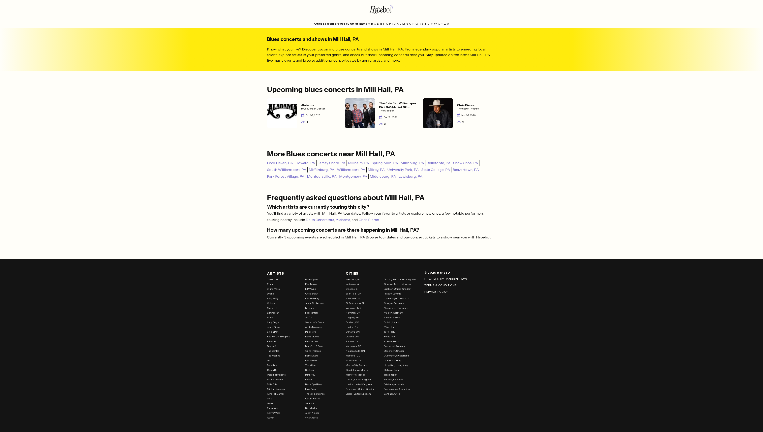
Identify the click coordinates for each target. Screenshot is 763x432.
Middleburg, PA (383, 176)
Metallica (272, 365)
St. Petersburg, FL (355, 303)
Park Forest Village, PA (285, 176)
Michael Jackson (276, 388)
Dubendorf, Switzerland (396, 355)
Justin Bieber (274, 326)
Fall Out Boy (311, 341)
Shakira (309, 369)
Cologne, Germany (394, 303)
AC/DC (309, 317)
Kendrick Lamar (275, 393)
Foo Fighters (311, 312)
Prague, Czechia (392, 293)
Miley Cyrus (311, 279)
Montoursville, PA (322, 176)
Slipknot (309, 403)
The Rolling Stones (314, 393)
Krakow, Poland (392, 341)
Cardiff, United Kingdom (359, 379)
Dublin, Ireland (392, 322)
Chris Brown (311, 293)
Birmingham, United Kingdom (400, 279)
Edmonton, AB (353, 360)
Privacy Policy (436, 291)
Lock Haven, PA (280, 163)
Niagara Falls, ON (355, 350)
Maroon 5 (272, 307)
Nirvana (309, 307)
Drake (270, 293)
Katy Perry (272, 298)
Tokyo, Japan (390, 374)
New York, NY (353, 279)
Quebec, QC (352, 322)
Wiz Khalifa (311, 417)
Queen (270, 417)
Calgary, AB (352, 317)
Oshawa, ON (353, 331)
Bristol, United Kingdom (358, 393)
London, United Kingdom (359, 384)
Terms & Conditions (440, 285)
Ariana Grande (275, 379)
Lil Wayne (310, 288)
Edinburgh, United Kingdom (360, 388)
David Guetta (312, 336)
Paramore (272, 408)
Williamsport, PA (351, 170)
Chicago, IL (351, 288)
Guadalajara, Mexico (357, 369)
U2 (268, 360)
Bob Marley (311, 408)
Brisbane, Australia (394, 384)
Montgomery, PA (353, 176)
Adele (270, 317)
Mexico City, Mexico (356, 365)
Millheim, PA (358, 163)
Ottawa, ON (352, 336)
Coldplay (272, 303)
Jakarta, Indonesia (394, 379)
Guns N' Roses (313, 350)
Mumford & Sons (314, 346)
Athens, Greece (392, 317)
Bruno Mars (273, 288)
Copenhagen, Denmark (396, 298)
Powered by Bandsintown (445, 279)
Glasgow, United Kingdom (398, 284)
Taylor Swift (273, 279)
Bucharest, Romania (395, 346)
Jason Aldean (312, 412)
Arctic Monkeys (313, 326)
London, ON (352, 326)
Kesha (308, 379)
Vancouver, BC (353, 346)
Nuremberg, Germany (396, 307)
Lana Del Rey (312, 298)
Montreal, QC (353, 355)
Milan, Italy (390, 326)
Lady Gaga (273, 322)
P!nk (269, 398)
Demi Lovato (311, 355)
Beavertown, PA (466, 170)
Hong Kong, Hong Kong (396, 365)
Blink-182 (310, 374)
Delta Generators (320, 220)
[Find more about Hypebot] (381, 9)
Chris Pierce (369, 220)
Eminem (271, 284)
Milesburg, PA (412, 163)
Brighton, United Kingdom (397, 288)
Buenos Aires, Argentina (397, 388)
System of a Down (314, 322)
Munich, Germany (393, 312)
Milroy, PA (376, 170)
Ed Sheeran (273, 312)
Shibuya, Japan (392, 369)
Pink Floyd (310, 331)
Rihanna (271, 341)
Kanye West (273, 412)
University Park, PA (403, 170)
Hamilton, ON (353, 312)
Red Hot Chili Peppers (278, 336)
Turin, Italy (389, 331)
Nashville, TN (353, 298)
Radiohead (311, 360)
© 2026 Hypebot (438, 272)
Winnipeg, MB (353, 307)
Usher (270, 403)
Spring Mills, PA (385, 163)
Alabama (343, 220)
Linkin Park (273, 331)
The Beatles (273, 350)
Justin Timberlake (314, 303)
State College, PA (435, 170)
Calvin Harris (312, 398)
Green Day (273, 369)
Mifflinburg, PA (321, 170)
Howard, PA (305, 163)
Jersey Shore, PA (331, 163)
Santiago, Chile (392, 393)
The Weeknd (273, 355)
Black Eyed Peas (313, 384)
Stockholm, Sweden (394, 350)
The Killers (310, 365)
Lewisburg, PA (410, 176)
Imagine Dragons (276, 374)
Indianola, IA (352, 284)
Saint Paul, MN (353, 293)
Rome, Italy (389, 336)
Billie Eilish (272, 384)
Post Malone (311, 284)
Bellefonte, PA (438, 163)
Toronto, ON (352, 341)
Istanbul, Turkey (392, 360)
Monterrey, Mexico (355, 374)
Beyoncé (271, 346)
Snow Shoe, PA (465, 163)
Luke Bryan (311, 388)
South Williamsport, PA (286, 170)
